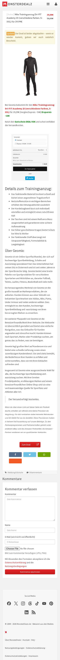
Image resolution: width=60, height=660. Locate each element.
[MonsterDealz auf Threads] (30, 603)
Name (7, 525)
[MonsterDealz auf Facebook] (8, 603)
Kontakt (26, 640)
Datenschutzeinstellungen (16, 656)
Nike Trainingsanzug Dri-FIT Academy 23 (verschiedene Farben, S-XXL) (29, 108)
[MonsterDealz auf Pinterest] (51, 603)
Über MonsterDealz (13, 640)
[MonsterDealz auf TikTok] (37, 603)
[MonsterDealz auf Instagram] (23, 603)
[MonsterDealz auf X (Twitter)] (16, 603)
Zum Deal (26, 444)
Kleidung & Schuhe (15, 472)
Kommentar (10, 494)
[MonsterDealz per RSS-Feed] (33, 612)
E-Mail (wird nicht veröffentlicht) (20, 536)
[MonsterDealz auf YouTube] (44, 603)
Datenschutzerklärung (15, 562)
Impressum (33, 656)
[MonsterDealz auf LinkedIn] (26, 612)
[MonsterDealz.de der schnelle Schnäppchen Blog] (17, 4)
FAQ (33, 640)
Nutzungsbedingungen (16, 566)
